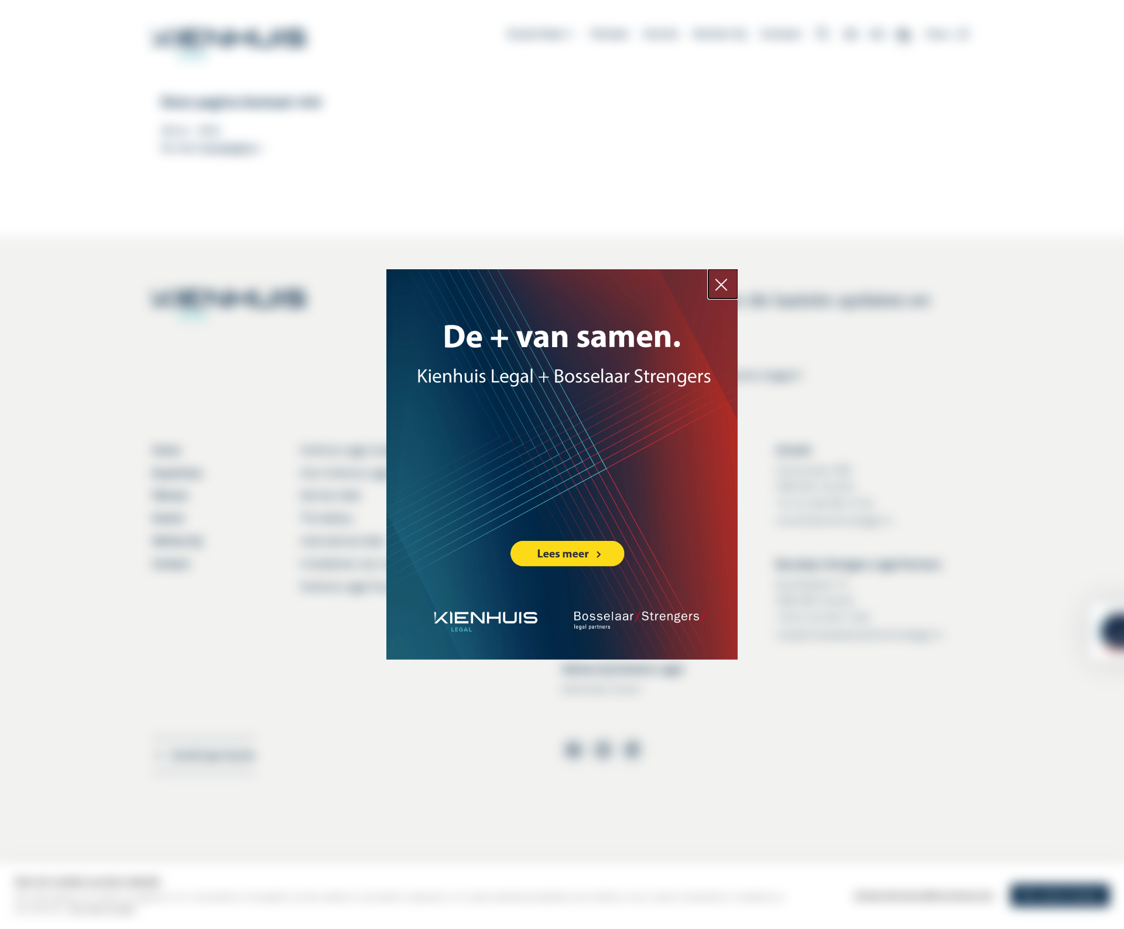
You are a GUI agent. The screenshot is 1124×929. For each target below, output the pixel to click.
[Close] (723, 284)
